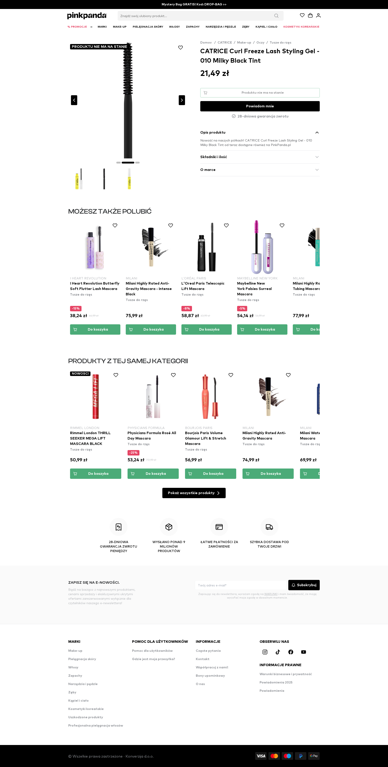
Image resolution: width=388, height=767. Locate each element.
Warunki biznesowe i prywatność (286, 674)
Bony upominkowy (210, 675)
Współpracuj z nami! (212, 667)
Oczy (260, 42)
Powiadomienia (272, 690)
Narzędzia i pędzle (83, 684)
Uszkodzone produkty (85, 717)
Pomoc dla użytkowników (152, 650)
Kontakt (202, 659)
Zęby (72, 692)
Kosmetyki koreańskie (86, 709)
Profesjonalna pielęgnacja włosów (95, 725)
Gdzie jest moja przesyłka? (153, 659)
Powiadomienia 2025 (276, 682)
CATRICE (225, 42)
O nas (200, 684)
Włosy (73, 667)
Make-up (244, 42)
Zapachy (75, 675)
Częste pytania (208, 650)
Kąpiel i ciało (78, 700)
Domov (208, 42)
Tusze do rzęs (280, 42)
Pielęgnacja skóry (82, 659)
